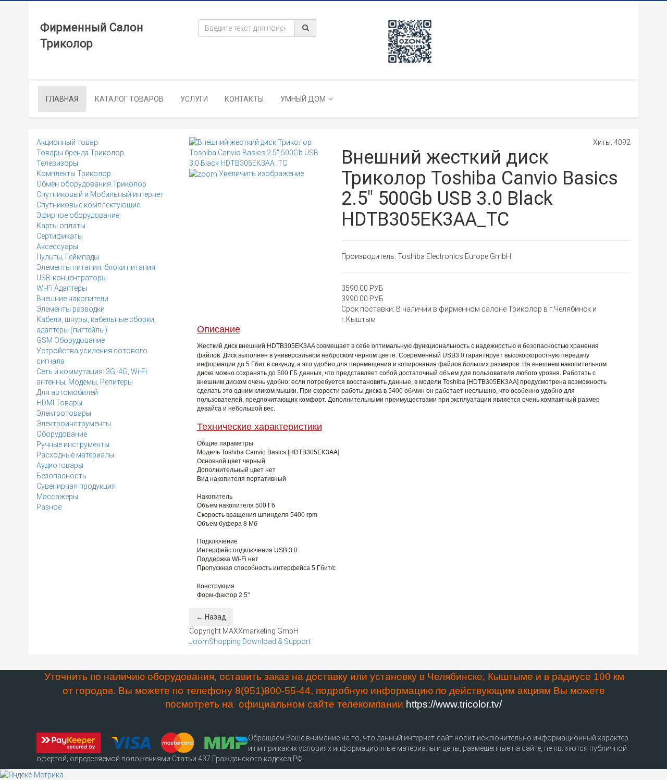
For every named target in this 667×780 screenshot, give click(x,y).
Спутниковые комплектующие (88, 205)
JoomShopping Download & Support (250, 641)
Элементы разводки (70, 309)
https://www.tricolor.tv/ (454, 704)
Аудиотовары (59, 465)
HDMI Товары (59, 403)
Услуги (194, 99)
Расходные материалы (75, 455)
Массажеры (57, 496)
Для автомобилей (67, 392)
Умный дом (303, 99)
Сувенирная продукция (76, 486)
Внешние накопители (72, 298)
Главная (62, 99)
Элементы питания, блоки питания (95, 267)
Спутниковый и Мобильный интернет (100, 194)
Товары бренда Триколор (80, 152)
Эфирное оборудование (77, 215)
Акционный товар (67, 142)
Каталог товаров (129, 99)
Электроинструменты (73, 423)
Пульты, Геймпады (67, 257)
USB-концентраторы (71, 278)
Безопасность (61, 476)
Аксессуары (57, 246)
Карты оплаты (60, 225)
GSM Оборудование (70, 340)
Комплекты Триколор (73, 173)
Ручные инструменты (72, 444)
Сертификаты (59, 236)
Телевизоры (57, 163)
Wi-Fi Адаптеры (61, 288)
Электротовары (63, 413)
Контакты (244, 99)
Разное (48, 507)
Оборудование (61, 434)
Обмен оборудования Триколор (91, 184)
